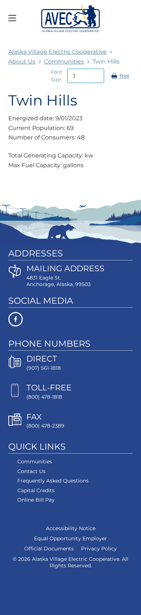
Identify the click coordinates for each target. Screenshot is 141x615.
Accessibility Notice (70, 528)
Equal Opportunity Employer (70, 538)
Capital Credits (36, 490)
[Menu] (12, 18)
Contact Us (31, 471)
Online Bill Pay (36, 500)
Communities (34, 461)
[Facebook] (70, 319)
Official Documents (49, 548)
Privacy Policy (99, 548)
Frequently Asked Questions (53, 480)
